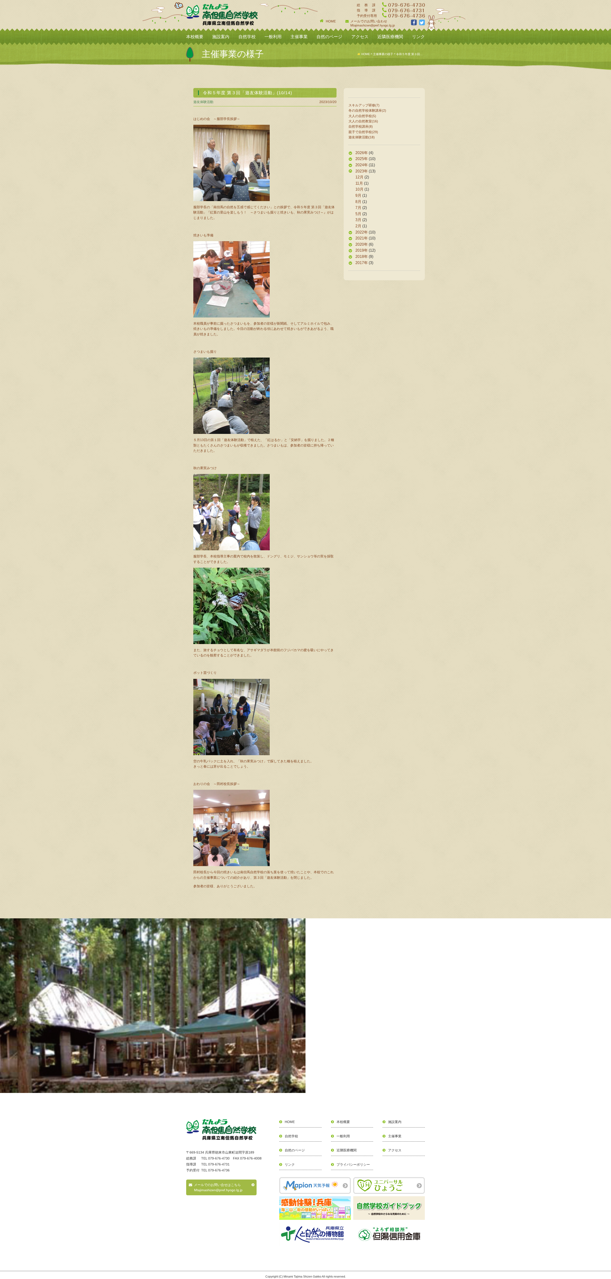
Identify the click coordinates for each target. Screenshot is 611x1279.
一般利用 (273, 36)
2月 (358, 226)
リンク (418, 36)
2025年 (361, 159)
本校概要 (194, 36)
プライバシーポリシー (353, 1164)
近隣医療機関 (390, 36)
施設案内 (220, 36)
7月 (358, 208)
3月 (358, 220)
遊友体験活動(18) (361, 137)
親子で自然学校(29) (363, 132)
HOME (331, 21)
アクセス (360, 36)
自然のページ (329, 36)
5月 (358, 214)
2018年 (361, 257)
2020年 (361, 244)
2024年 (361, 165)
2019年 (361, 250)
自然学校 (247, 36)
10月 (359, 189)
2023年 (361, 171)
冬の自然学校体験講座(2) (367, 110)
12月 (359, 177)
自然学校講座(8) (360, 126)
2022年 (361, 232)
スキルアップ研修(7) (363, 105)
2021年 (361, 238)
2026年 (361, 153)
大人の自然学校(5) (362, 116)
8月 (358, 202)
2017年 (361, 263)
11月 (359, 183)
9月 (358, 195)
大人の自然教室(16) (363, 121)
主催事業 (299, 36)
